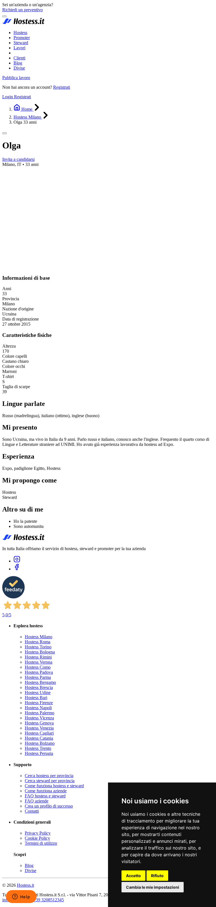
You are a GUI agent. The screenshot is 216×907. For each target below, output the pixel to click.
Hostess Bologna (40, 652)
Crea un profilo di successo (49, 806)
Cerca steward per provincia (50, 780)
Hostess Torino (38, 646)
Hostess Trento (38, 748)
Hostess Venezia (39, 728)
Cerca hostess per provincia (49, 775)
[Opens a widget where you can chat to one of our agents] (21, 897)
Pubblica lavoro (16, 77)
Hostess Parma (38, 677)
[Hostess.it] (23, 23)
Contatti (32, 811)
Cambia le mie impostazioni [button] (152, 887)
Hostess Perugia (39, 753)
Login (8, 96)
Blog (18, 63)
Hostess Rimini (38, 657)
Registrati (61, 87)
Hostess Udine (38, 692)
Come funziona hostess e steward (54, 785)
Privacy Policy (38, 833)
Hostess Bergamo (40, 682)
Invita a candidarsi (18, 159)
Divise (19, 68)
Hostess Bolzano (40, 743)
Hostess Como (38, 667)
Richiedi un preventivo (22, 9)
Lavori (19, 47)
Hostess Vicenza (39, 717)
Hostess (20, 32)
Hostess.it (25, 885)
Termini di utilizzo (41, 843)
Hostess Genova (39, 723)
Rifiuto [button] (157, 875)
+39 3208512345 (48, 899)
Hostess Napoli (38, 707)
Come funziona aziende (46, 790)
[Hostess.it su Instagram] (17, 561)
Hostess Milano (38, 636)
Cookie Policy (37, 838)
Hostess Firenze (39, 702)
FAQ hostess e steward (45, 795)
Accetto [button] (133, 875)
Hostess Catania (39, 738)
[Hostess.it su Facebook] (17, 568)
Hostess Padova (39, 672)
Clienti (19, 57)
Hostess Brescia (39, 687)
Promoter (22, 37)
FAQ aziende (36, 801)
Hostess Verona (38, 662)
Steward (21, 42)
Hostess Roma (37, 641)
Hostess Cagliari (39, 733)
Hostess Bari (36, 697)
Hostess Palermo (39, 712)
